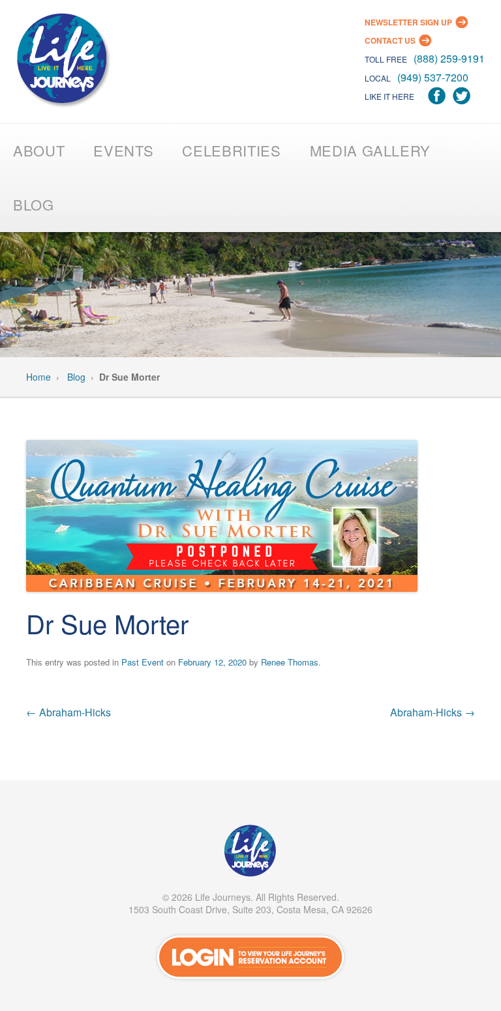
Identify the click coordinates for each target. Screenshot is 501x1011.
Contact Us (390, 40)
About (39, 150)
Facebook (437, 96)
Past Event (142, 662)
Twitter (461, 96)
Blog (33, 204)
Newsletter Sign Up (408, 22)
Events (123, 150)
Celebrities (231, 150)
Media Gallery (370, 150)
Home (38, 376)
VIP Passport (250, 854)
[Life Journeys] (62, 61)
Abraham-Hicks (68, 712)
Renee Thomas (289, 662)
